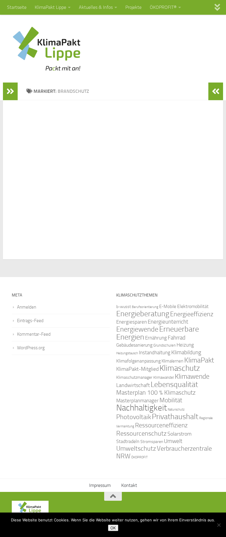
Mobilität (170, 400)
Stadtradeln (127, 441)
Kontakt (129, 485)
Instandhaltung (154, 352)
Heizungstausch (127, 353)
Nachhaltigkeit (141, 408)
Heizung (185, 345)
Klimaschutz (179, 368)
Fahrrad (176, 338)
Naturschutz (176, 409)
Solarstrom (179, 434)
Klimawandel (163, 377)
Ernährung (156, 338)
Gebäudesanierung (134, 345)
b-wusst (123, 306)
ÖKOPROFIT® (163, 7)
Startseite (16, 7)
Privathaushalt (175, 416)
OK (113, 528)
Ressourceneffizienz (161, 425)
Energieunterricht (168, 321)
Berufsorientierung (145, 307)
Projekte (133, 7)
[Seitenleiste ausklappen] (10, 91)
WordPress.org (31, 347)
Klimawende (192, 376)
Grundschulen (164, 345)
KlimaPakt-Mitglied (137, 369)
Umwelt (173, 441)
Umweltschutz (136, 448)
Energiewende (137, 329)
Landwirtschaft (133, 385)
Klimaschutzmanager (134, 377)
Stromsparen (151, 441)
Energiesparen (131, 322)
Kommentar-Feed (34, 334)
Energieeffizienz (191, 314)
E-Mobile (167, 306)
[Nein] (219, 525)
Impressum (100, 485)
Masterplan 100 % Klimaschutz (156, 392)
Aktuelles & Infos (96, 7)
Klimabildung (186, 352)
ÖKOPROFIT (139, 457)
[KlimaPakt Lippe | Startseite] (47, 49)
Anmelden (26, 307)
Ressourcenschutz (141, 433)
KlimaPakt (199, 360)
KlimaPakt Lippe (50, 7)
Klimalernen (172, 361)
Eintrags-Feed (30, 320)
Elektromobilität (193, 306)
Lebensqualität (174, 384)
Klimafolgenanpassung (138, 361)
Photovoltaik (133, 417)
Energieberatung (142, 313)
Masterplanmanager (137, 400)
